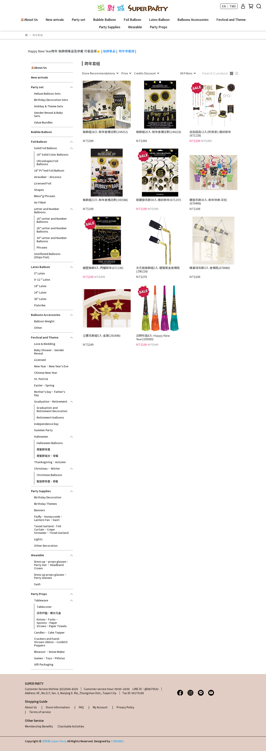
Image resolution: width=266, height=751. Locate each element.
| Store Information (55, 707)
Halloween (41, 436)
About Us (31, 707)
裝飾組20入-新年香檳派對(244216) (158, 132)
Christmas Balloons (49, 475)
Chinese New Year (45, 373)
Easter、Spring (44, 385)
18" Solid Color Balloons (52, 154)
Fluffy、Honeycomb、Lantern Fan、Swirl (48, 518)
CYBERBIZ (117, 741)
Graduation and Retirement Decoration (52, 409)
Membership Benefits (39, 726)
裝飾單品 (109, 51)
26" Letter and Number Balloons (52, 229)
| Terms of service (38, 712)
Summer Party (43, 430)
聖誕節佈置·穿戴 (47, 481)
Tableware (41, 600)
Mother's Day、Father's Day (49, 393)
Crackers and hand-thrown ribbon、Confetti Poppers (51, 642)
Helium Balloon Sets (47, 93)
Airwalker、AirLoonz (47, 177)
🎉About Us (29, 19)
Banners (39, 510)
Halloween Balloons (50, 443)
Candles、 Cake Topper (49, 632)
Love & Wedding (44, 344)
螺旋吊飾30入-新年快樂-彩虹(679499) (208, 201)
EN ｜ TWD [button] (229, 6)
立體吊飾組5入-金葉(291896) (101, 336)
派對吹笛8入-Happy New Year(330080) (153, 337)
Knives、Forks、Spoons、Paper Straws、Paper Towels (52, 622)
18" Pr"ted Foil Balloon (49, 170)
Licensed (40, 360)
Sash (37, 584)
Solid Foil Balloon (45, 148)
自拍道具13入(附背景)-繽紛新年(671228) (210, 133)
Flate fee (39, 305)
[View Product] (101, 104)
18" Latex (40, 286)
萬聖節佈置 (43, 449)
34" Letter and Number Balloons (52, 239)
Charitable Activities (71, 726)
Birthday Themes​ (45, 504)
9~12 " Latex (42, 279)
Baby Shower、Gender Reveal (49, 351)
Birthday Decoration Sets (51, 100)
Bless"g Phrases (44, 196)
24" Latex (40, 292)
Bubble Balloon (104, 19)
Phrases (42, 247)
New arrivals (55, 19)
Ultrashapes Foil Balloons (47, 162)
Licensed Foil (42, 183)
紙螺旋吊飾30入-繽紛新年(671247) (158, 200)
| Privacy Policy (123, 707)
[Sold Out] (219, 240)
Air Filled (40, 202)
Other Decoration (46, 545)
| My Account (97, 707)
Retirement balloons (50, 417)
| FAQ (79, 707)
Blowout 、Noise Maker (49, 652)
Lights (38, 539)
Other (38, 328)
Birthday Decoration (47, 497)
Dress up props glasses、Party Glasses (50, 576)
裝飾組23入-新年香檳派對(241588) (105, 200)
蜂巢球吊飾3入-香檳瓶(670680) (209, 268)
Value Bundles (43, 122)
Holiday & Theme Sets (48, 106)
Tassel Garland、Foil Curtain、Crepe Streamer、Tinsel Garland (51, 529)
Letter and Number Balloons (46, 210)
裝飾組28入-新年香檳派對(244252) (105, 132)
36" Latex (40, 299)
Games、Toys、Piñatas (49, 658)
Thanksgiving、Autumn (50, 462)
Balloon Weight (44, 321)
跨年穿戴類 (126, 51)
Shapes (39, 190)
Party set (78, 19)
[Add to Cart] (112, 104)
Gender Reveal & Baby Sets (48, 114)
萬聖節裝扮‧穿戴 (47, 456)
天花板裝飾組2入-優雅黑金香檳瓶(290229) (158, 269)
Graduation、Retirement (50, 401)
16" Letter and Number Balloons (52, 220)
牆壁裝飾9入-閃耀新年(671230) (103, 268)
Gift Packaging (43, 664)
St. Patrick (41, 379)
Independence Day (46, 424)
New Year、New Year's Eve (51, 366)
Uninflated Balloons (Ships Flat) (47, 255)
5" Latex (39, 273)
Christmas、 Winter (47, 468)
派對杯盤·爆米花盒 (49, 613)
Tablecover (44, 607)
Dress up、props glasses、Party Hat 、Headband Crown (51, 565)
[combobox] (100, 73)
